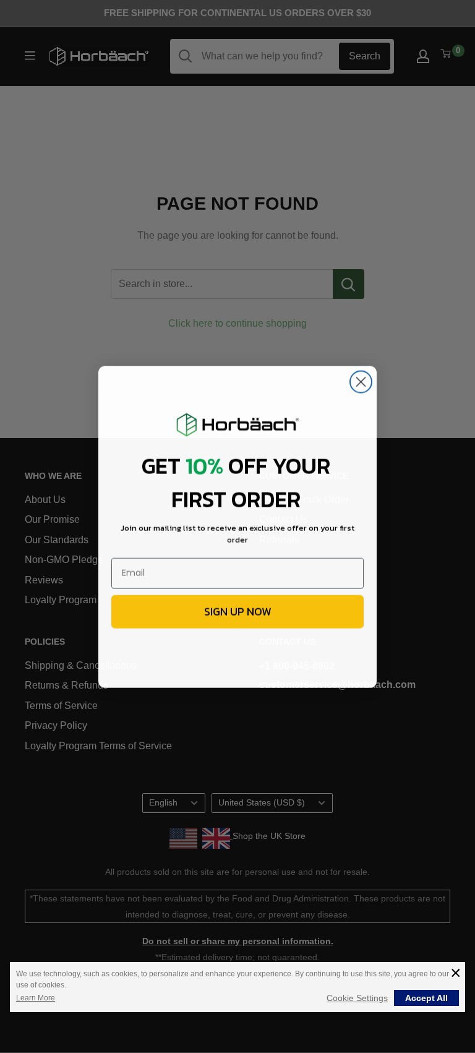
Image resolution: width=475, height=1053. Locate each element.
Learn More (35, 998)
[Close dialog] (361, 381)
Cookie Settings (357, 998)
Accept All (426, 998)
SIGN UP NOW (238, 611)
